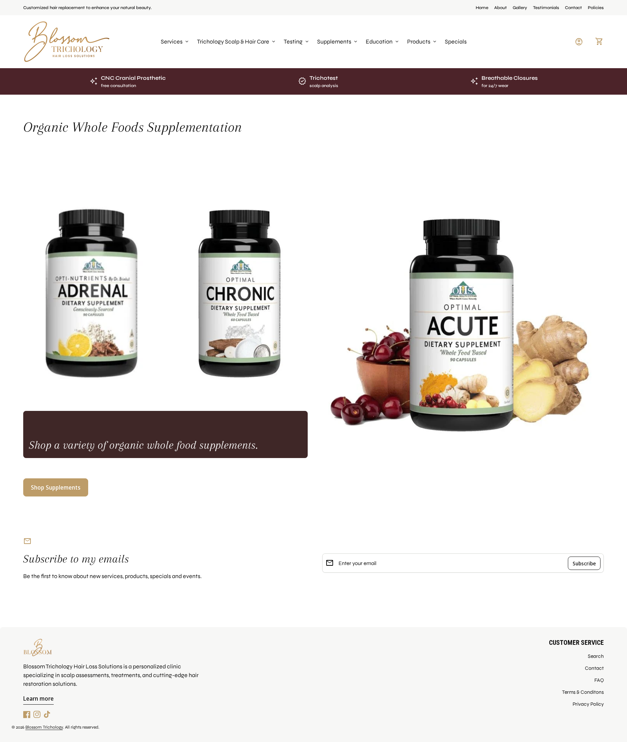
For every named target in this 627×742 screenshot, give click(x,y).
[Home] (66, 41)
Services (175, 41)
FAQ (599, 680)
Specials (456, 41)
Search (596, 656)
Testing (297, 41)
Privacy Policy (588, 704)
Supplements (337, 41)
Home (482, 7)
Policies (596, 7)
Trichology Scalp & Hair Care (236, 41)
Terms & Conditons (583, 692)
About (500, 7)
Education (383, 41)
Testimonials (546, 7)
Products (422, 41)
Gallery (520, 7)
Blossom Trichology (44, 727)
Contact (573, 7)
